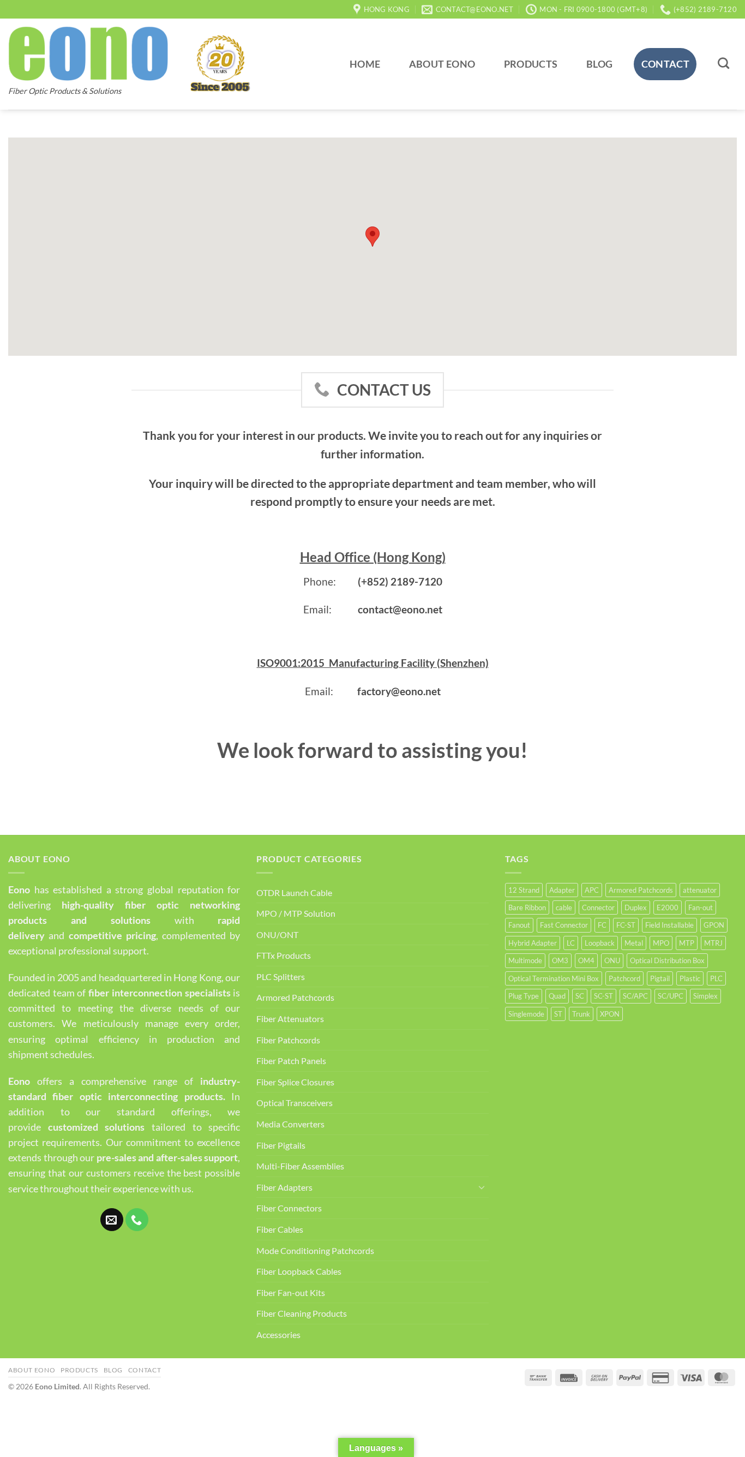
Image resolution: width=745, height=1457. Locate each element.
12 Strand (523, 890)
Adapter (562, 890)
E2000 (667, 907)
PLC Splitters (280, 976)
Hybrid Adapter (532, 943)
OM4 (586, 960)
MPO (661, 943)
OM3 (560, 960)
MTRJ (713, 943)
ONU (612, 960)
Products (531, 64)
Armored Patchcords (295, 997)
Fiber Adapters (284, 1187)
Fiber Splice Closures (295, 1082)
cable (564, 907)
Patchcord (624, 978)
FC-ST (625, 925)
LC (571, 943)
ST (558, 1014)
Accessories (278, 1334)
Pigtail (660, 978)
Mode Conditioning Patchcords (315, 1250)
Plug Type (523, 996)
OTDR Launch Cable (294, 892)
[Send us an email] (111, 1219)
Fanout (519, 925)
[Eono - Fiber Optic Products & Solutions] (88, 53)
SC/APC (635, 996)
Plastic (690, 978)
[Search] (724, 63)
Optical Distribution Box (667, 960)
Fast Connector (564, 925)
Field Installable (669, 925)
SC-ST (603, 996)
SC (579, 996)
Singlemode (526, 1014)
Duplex (635, 907)
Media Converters (290, 1124)
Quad (557, 996)
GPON (714, 925)
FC (602, 925)
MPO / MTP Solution (295, 913)
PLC (716, 978)
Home (365, 64)
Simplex (705, 996)
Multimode (525, 960)
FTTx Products (283, 955)
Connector (598, 907)
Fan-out (700, 907)
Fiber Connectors (289, 1208)
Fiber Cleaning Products (301, 1313)
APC (592, 890)
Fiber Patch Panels (291, 1060)
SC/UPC (670, 996)
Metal (633, 943)
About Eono (442, 64)
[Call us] (136, 1219)
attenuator (700, 890)
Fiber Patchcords (288, 1040)
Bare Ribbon (527, 907)
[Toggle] (482, 1186)
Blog (599, 64)
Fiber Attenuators (290, 1018)
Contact (665, 64)
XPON (610, 1014)
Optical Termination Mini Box (553, 978)
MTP (686, 943)
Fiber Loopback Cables (298, 1271)
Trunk (581, 1014)
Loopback (600, 943)
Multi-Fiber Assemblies (300, 1166)
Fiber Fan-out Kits (290, 1292)
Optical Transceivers (294, 1102)
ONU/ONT (277, 934)
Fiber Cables (279, 1229)
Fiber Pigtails (280, 1145)
